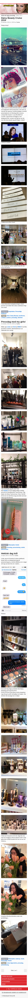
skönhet (20, 317)
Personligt (18, 311)
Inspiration (11, 311)
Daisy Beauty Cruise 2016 (11, 19)
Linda (8, 327)
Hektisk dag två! (9, 553)
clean (8, 315)
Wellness (4, 313)
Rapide (6, 490)
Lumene (8, 317)
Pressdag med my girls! (13, 322)
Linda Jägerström (12, 963)
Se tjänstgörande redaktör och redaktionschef (14, 992)
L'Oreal (3, 317)
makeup (17, 958)
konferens (22, 315)
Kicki (14, 327)
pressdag (14, 317)
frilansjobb (11, 545)
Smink (17, 545)
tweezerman (4, 549)
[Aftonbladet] (7, 2)
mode (22, 958)
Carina (18, 22)
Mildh (19, 327)
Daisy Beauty (14, 315)
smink (23, 547)
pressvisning (16, 547)
